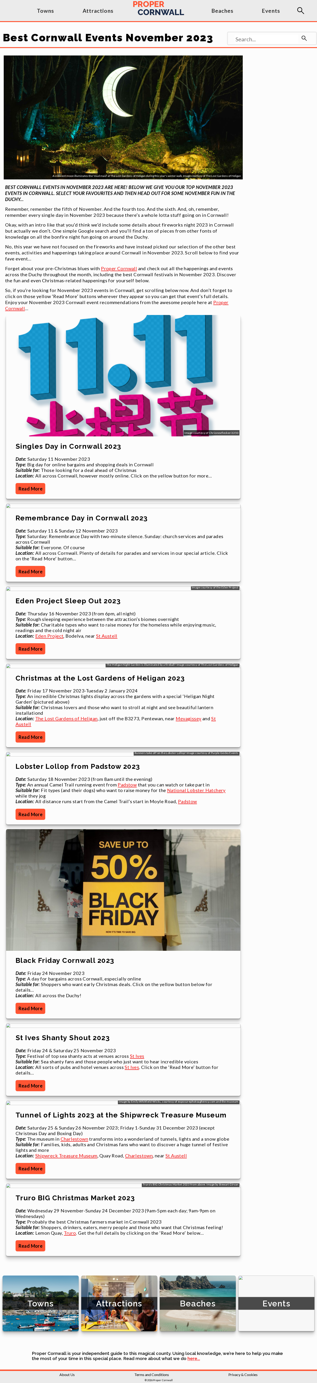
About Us (67, 1374)
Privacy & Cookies (243, 1374)
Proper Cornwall (119, 268)
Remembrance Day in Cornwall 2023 (82, 518)
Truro (70, 1233)
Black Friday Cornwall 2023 (65, 960)
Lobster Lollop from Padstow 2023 (78, 766)
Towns (45, 10)
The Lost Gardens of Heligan (66, 718)
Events (271, 10)
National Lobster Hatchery (196, 790)
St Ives (137, 1056)
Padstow (127, 784)
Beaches (222, 10)
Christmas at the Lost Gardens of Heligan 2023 (100, 678)
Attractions (98, 10)
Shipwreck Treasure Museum (66, 1155)
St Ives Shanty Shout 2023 (63, 1038)
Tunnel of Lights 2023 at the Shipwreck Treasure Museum (121, 1115)
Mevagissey (188, 718)
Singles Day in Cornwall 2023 (68, 446)
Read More (30, 488)
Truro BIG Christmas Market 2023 (75, 1198)
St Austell (106, 636)
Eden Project (49, 636)
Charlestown (74, 1139)
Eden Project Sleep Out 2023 (68, 601)
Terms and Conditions (151, 1374)
